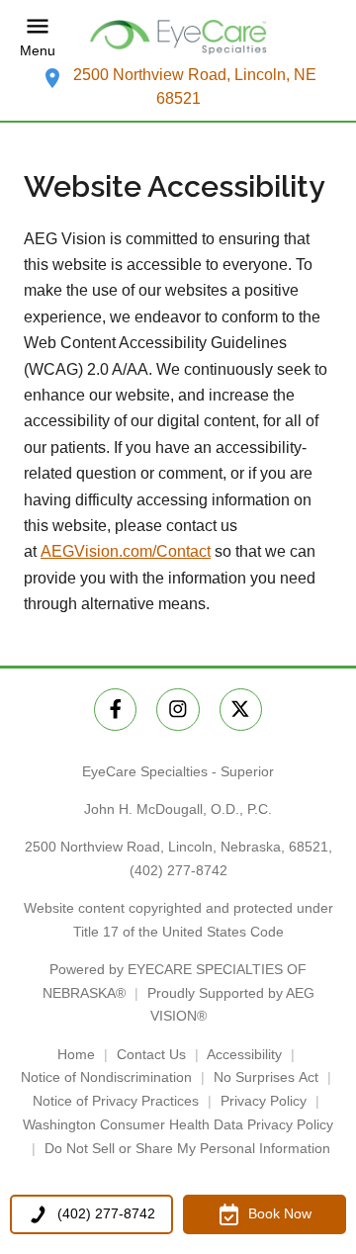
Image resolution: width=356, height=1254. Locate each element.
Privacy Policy (264, 1101)
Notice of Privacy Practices (116, 1101)
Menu (37, 50)
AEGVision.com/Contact (126, 551)
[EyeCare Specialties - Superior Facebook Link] (115, 709)
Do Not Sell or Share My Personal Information (187, 1148)
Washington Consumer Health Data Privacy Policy (178, 1124)
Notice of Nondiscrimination (106, 1077)
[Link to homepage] (178, 37)
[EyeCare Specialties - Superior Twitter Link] (241, 709)
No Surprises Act (266, 1077)
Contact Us (151, 1054)
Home (76, 1054)
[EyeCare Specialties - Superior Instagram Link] (177, 709)
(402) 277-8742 (178, 870)
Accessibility (244, 1054)
